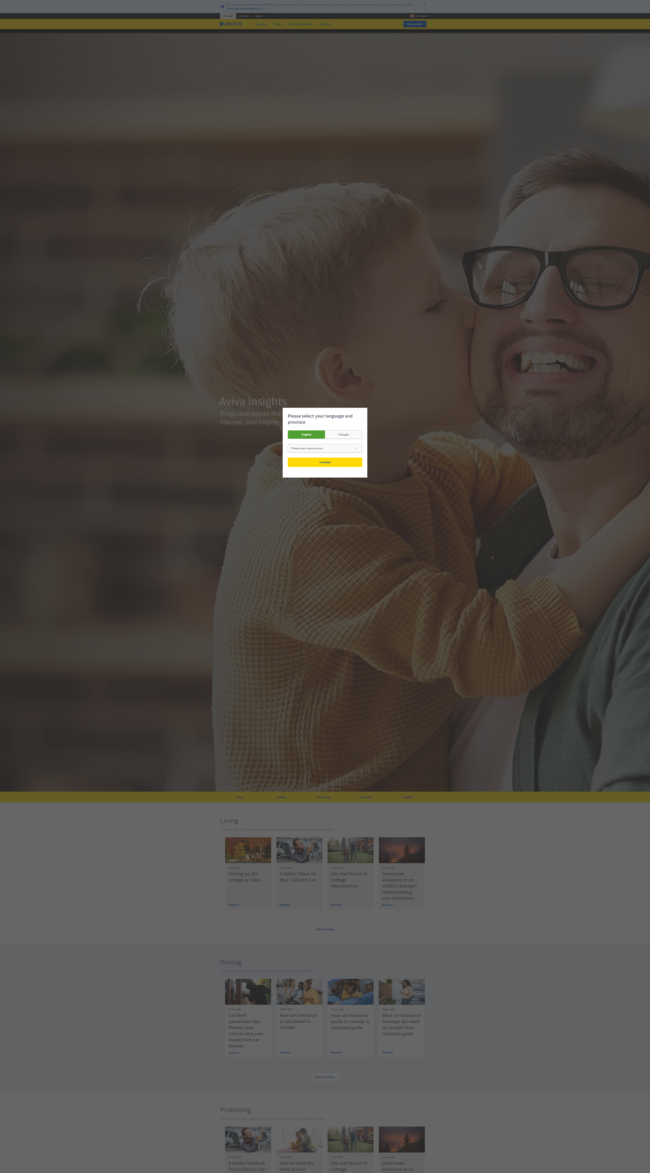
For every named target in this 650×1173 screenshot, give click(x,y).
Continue (325, 462)
